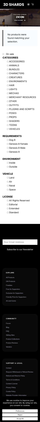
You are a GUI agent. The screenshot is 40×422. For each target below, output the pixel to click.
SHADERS (14, 121)
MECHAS (14, 93)
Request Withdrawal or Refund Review (19, 372)
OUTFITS (14, 105)
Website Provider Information (16, 395)
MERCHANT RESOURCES (22, 97)
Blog (7, 327)
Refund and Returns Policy (15, 376)
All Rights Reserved (19, 200)
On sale (9, 54)
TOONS (13, 125)
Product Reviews (12, 343)
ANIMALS (14, 65)
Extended (14, 208)
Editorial (13, 204)
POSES (12, 113)
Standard (14, 212)
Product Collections (13, 339)
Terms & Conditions (13, 380)
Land (11, 177)
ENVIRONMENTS (18, 81)
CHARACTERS (16, 73)
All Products (10, 277)
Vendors (9, 347)
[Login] (36, 4)
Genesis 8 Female (18, 144)
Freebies (9, 285)
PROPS (13, 117)
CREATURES (15, 77)
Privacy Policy (11, 387)
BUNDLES (14, 69)
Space (12, 189)
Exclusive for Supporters (14, 293)
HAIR (11, 85)
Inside (12, 162)
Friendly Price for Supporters (16, 297)
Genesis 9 (14, 152)
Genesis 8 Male (17, 148)
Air (10, 181)
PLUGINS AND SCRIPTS (21, 109)
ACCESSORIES (17, 61)
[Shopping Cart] (33, 4)
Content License (11, 383)
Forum (8, 323)
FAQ (7, 331)
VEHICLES (14, 129)
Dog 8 (12, 140)
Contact (8, 368)
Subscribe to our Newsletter (20, 249)
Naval (12, 185)
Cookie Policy (10, 391)
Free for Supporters (13, 289)
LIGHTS (13, 89)
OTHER (13, 101)
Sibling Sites (10, 335)
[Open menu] (28, 4)
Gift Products (10, 281)
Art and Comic (11, 301)
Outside (13, 166)
